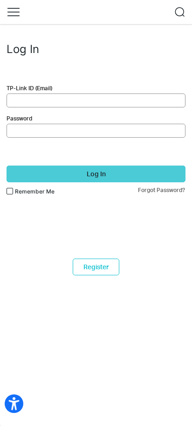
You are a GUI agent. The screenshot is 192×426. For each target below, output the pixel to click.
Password (19, 118)
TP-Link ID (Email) (29, 88)
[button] (14, 12)
